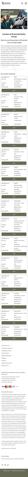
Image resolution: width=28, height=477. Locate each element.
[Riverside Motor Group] (5, 3)
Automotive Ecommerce (18, 470)
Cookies (3, 360)
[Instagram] (5, 465)
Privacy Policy (5, 353)
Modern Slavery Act (6, 363)
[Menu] (26, 3)
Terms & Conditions (6, 348)
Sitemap (3, 358)
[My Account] (22, 3)
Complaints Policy (6, 350)
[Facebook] (2, 465)
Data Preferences (6, 355)
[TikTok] (8, 465)
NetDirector (6, 470)
